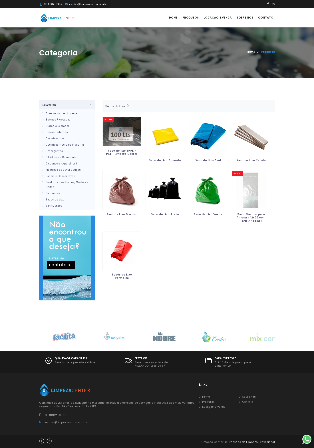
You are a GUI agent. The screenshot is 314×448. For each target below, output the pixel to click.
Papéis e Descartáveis (61, 176)
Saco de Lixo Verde (208, 214)
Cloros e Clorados (58, 126)
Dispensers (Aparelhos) (61, 163)
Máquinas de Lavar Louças (63, 170)
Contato (265, 17)
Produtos (190, 17)
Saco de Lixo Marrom (122, 214)
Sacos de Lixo (55, 199)
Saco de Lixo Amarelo (165, 160)
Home (173, 17)
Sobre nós (249, 397)
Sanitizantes (54, 206)
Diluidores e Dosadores (61, 157)
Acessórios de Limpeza (61, 113)
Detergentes (54, 151)
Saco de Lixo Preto (165, 214)
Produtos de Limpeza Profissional (251, 442)
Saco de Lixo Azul (208, 160)
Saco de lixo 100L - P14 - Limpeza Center (122, 152)
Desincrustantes (57, 132)
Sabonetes (53, 193)
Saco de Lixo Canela (251, 160)
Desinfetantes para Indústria (65, 144)
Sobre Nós (244, 17)
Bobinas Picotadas (58, 119)
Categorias (49, 105)
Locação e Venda (218, 17)
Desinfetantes (55, 138)
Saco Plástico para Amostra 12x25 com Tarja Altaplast (251, 217)
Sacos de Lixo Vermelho (122, 276)
